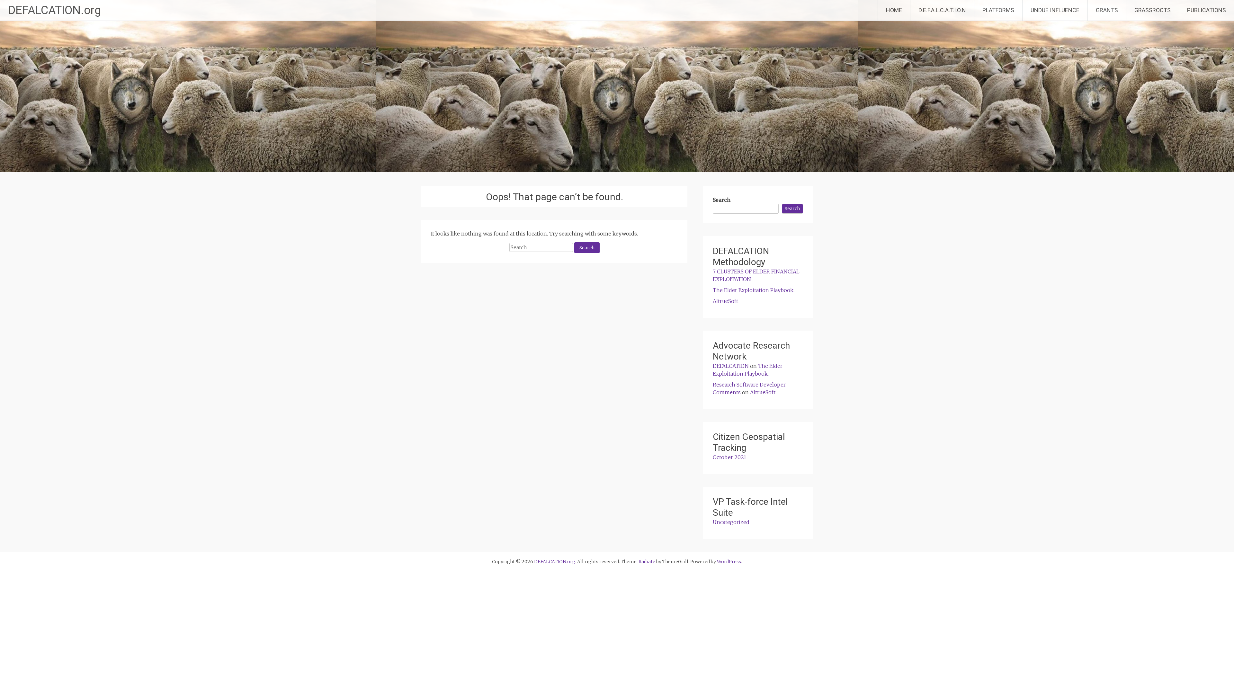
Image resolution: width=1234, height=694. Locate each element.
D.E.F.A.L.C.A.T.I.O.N (942, 10)
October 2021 (729, 457)
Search (721, 200)
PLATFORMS (998, 10)
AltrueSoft (725, 301)
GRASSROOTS (1152, 10)
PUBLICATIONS (1206, 10)
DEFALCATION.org (54, 10)
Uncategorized (731, 522)
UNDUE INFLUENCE (1055, 10)
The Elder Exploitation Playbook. (753, 290)
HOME (894, 10)
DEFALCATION (731, 366)
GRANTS (1107, 10)
